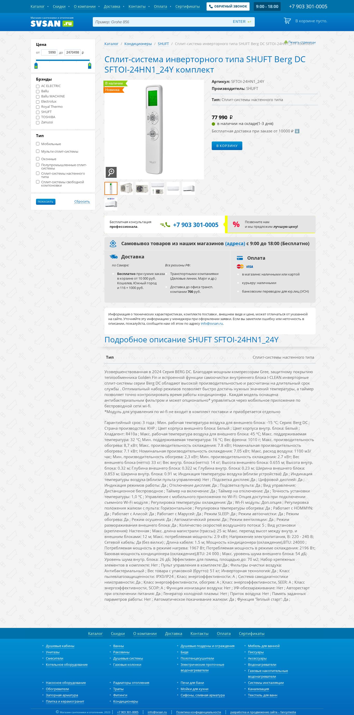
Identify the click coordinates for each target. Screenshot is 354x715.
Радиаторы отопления (131, 682)
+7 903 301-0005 (127, 712)
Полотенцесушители (197, 658)
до (61, 52)
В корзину (227, 145)
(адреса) (235, 243)
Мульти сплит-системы (59, 151)
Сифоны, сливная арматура (203, 695)
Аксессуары (257, 658)
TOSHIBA (48, 117)
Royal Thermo (52, 106)
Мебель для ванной (264, 645)
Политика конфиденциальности (198, 712)
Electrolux (48, 101)
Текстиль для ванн (262, 695)
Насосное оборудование (66, 682)
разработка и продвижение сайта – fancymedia (263, 712)
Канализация (258, 688)
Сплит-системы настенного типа (63, 175)
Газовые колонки (127, 664)
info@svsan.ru (157, 712)
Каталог (111, 43)
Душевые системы (128, 658)
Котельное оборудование (67, 664)
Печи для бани (192, 682)
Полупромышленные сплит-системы (64, 166)
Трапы (118, 688)
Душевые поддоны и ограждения (208, 645)
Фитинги (120, 695)
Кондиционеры (138, 43)
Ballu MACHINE (53, 96)
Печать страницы (302, 42)
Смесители (54, 658)
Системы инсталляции (266, 682)
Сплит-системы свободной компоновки (62, 183)
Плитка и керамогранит (65, 701)
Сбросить (82, 202)
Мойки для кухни (194, 688)
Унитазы (53, 652)
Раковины (121, 652)
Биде (184, 652)
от (38, 52)
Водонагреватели (262, 664)
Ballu (45, 91)
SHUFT (46, 112)
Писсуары (256, 652)
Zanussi (47, 122)
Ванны (118, 645)
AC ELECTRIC (51, 86)
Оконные (48, 159)
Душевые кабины (60, 645)
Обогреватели (57, 688)
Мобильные (51, 144)
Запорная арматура (62, 695)
